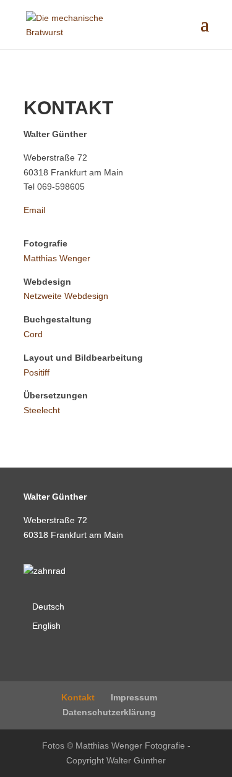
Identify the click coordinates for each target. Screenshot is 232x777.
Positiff (36, 372)
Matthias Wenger (57, 258)
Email (34, 210)
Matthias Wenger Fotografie (130, 745)
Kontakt (78, 697)
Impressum (134, 697)
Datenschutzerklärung (109, 712)
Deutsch (48, 606)
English (46, 626)
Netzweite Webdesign (66, 296)
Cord (33, 334)
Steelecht (42, 410)
